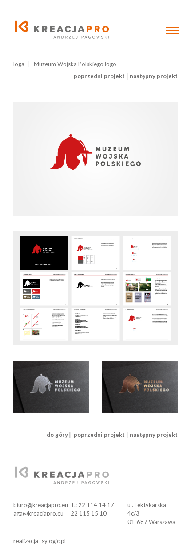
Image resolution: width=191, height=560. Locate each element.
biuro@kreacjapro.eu (40, 504)
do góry (57, 434)
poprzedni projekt (99, 76)
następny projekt (154, 76)
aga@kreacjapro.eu (38, 513)
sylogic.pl (54, 540)
